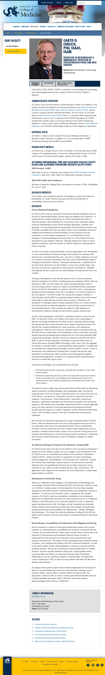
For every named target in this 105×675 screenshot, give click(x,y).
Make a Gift (69, 2)
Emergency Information (50, 664)
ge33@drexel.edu (38, 596)
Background (48, 83)
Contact (61, 661)
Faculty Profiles (31, 33)
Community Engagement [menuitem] (65, 27)
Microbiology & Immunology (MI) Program (50, 638)
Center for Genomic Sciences (46, 624)
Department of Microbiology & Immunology (50, 631)
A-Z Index (25, 661)
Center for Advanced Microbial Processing (50, 635)
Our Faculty (18, 33)
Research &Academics (35, 84)
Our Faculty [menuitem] (34, 27)
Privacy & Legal (52, 661)
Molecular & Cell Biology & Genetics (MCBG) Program (55, 641)
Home (8, 33)
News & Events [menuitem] (80, 27)
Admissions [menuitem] (25, 27)
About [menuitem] (89, 27)
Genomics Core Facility (52, 115)
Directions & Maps (72, 661)
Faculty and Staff (46, 2)
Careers (42, 661)
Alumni (59, 2)
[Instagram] (93, 667)
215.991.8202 (89, 670)
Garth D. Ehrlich (13, 51)
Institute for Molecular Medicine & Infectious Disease (54, 628)
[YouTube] (98, 667)
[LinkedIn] (102, 667)
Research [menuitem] (43, 27)
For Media (34, 661)
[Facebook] (89, 667)
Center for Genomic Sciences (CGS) (73, 110)
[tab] (36, 84)
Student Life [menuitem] (51, 27)
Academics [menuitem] (16, 27)
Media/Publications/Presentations (65, 84)
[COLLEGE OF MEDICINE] (25, 15)
